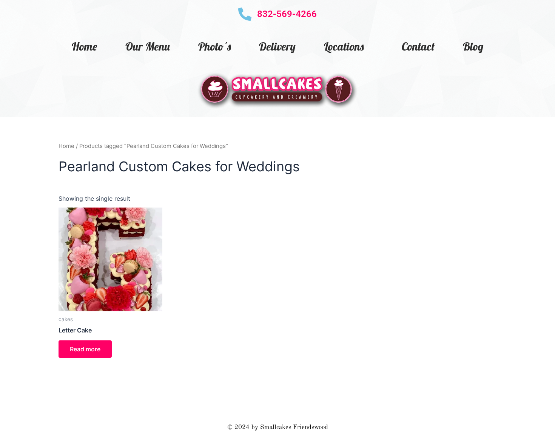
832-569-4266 (287, 14)
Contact (418, 46)
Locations (344, 46)
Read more (85, 349)
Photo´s (214, 46)
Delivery (277, 46)
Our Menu (147, 46)
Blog (473, 46)
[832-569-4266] (244, 14)
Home (84, 46)
